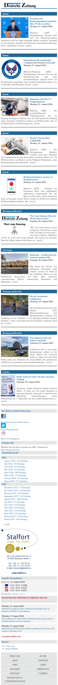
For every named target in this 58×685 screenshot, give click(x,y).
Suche (43, 656)
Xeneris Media (11, 648)
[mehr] (28, 45)
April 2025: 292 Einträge (15, 510)
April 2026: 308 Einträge (15, 472)
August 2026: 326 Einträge (16, 461)
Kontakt (15, 673)
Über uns (15, 656)
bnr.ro (23, 594)
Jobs (15, 664)
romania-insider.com (11, 636)
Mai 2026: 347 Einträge (14, 469)
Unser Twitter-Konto (10, 429)
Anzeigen (43, 660)
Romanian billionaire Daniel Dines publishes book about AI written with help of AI (28, 629)
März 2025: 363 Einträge (15, 513)
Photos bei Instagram (10, 438)
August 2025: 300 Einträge (16, 499)
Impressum (43, 669)
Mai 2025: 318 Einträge (14, 507)
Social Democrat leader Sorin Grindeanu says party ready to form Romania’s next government (27, 620)
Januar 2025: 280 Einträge (15, 519)
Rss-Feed (15, 669)
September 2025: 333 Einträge (17, 496)
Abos (15, 660)
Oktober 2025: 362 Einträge (16, 493)
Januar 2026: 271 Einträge (15, 481)
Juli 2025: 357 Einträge (14, 502)
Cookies (43, 673)
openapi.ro (16, 594)
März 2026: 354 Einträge (15, 475)
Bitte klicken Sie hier (10, 449)
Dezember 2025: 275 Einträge (17, 487)
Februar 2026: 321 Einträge (16, 478)
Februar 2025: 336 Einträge (16, 516)
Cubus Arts (10, 646)
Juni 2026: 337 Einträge (14, 466)
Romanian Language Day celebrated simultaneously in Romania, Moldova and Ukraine (26, 610)
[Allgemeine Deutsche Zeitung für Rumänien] (23, 5)
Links (43, 664)
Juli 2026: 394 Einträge (14, 463)
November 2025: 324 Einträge (17, 490)
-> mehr (6, 524)
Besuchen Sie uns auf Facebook (15, 422)
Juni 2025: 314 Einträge (14, 504)
